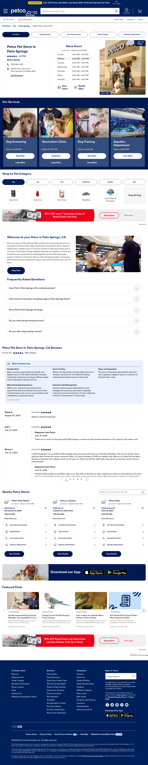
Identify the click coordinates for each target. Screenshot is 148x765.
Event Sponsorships (85, 684)
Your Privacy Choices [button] (63, 734)
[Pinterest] (117, 705)
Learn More (20, 163)
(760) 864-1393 (17, 64)
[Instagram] (122, 705)
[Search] (116, 11)
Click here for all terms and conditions (92, 756)
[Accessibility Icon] (118, 734)
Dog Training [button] (103, 34)
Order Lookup (18, 681)
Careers (80, 674)
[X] (112, 705)
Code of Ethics (83, 681)
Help (14, 690)
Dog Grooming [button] (45, 34)
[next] (87, 479)
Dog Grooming (53, 677)
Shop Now (16, 271)
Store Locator (18, 687)
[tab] (74, 288)
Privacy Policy (46, 734)
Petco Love (82, 694)
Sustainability (83, 706)
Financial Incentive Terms (117, 697)
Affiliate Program (84, 690)
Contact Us (17, 694)
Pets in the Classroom (56, 713)
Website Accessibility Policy (24, 697)
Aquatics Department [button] (132, 34)
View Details (14, 554)
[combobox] (122, 492)
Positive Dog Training (56, 687)
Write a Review (13, 60)
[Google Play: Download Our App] (127, 715)
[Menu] (5, 11)
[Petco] (23, 11)
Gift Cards (81, 697)
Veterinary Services (55, 690)
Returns (15, 674)
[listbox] (74, 137)
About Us (81, 677)
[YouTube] (127, 705)
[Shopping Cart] (139, 11)
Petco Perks (52, 674)
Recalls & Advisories (20, 684)
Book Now (20, 156)
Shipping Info (18, 677)
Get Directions (17, 76)
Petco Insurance (54, 694)
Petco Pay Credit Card (57, 681)
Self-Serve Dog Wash (56, 684)
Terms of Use (121, 695)
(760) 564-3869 (58, 514)
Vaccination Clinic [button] (74, 34)
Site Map (84, 734)
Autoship (51, 700)
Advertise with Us (84, 710)
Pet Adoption (53, 697)
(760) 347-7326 (106, 514)
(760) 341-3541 (9, 514)
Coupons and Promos (86, 700)
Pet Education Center (56, 703)
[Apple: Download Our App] (112, 715)
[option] (20, 137)
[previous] (61, 479)
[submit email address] (133, 676)
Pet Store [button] (15, 34)
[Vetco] (17, 726)
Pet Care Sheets (54, 706)
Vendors (80, 687)
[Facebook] (107, 705)
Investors (81, 703)
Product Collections (56, 710)
